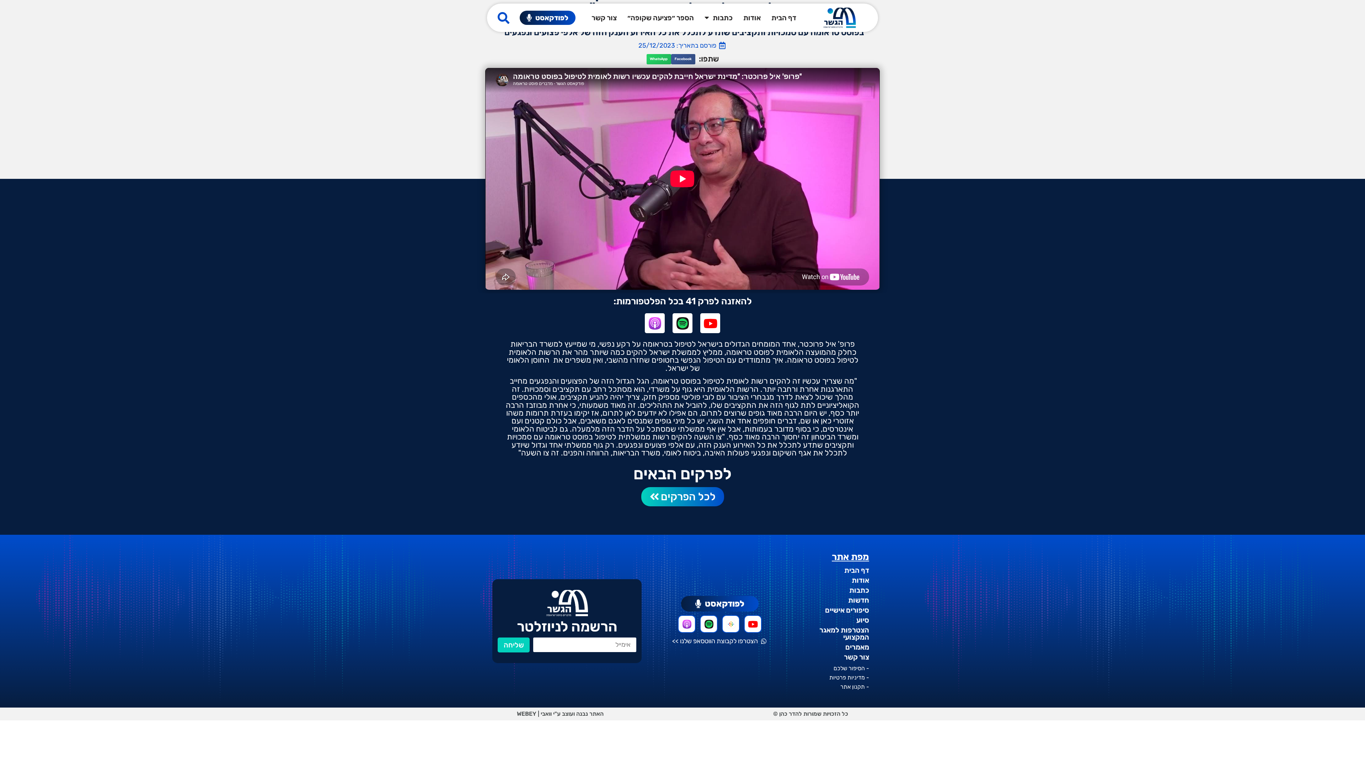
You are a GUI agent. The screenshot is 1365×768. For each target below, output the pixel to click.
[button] (683, 59)
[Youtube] (710, 323)
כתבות (723, 18)
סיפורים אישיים (847, 610)
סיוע (862, 620)
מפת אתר (850, 556)
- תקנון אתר (854, 686)
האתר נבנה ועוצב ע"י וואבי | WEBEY (560, 713)
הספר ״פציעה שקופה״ (660, 18)
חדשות (858, 600)
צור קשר (604, 18)
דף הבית (783, 18)
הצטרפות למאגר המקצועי (844, 633)
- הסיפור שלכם (851, 668)
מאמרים (857, 647)
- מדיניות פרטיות (849, 677)
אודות (752, 18)
